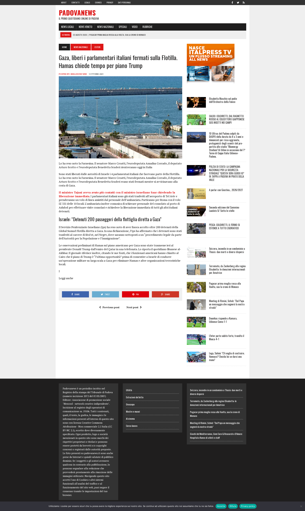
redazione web (79, 74)
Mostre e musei (133, 411)
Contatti (75, 2)
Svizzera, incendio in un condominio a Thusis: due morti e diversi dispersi (227, 250)
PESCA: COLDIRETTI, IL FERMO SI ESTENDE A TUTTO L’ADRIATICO (224, 226)
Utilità (129, 390)
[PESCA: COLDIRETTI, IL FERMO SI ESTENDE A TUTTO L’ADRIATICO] (196, 231)
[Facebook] (232, 2)
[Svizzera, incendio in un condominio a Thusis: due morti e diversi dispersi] (196, 255)
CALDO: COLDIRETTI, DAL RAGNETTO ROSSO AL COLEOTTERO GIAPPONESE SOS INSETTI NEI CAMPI (226, 119)
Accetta (221, 506)
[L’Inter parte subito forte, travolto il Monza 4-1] (196, 342)
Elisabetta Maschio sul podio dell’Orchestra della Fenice (223, 100)
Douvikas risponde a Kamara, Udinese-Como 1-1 (223, 320)
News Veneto (85, 27)
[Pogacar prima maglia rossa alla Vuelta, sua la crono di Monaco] (196, 290)
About (64, 2)
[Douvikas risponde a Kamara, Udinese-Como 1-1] (196, 325)
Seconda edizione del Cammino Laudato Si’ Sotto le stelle (224, 209)
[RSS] (243, 2)
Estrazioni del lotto (134, 397)
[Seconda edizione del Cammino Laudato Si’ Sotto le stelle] (196, 214)
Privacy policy (248, 506)
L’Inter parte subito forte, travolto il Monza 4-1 (226, 337)
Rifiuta (233, 506)
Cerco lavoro (131, 425)
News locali (67, 27)
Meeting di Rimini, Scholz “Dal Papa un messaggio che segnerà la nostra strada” (226, 304)
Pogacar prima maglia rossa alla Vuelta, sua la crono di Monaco (225, 285)
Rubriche (147, 27)
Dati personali (124, 2)
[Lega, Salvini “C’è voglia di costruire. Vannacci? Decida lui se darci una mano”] (196, 360)
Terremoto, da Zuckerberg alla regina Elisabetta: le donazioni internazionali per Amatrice (227, 269)
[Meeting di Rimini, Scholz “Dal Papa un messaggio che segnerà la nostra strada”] (196, 307)
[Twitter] (238, 2)
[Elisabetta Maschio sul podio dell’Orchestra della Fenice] (196, 105)
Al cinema (130, 418)
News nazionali (105, 27)
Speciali (123, 27)
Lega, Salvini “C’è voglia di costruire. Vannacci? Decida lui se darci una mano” (226, 356)
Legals (87, 2)
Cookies (98, 2)
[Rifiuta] (301, 506)
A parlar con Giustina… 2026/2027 (226, 190)
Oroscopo (130, 404)
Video (135, 27)
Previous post (110, 307)
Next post (132, 307)
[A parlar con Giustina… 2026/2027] (196, 197)
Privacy (110, 2)
